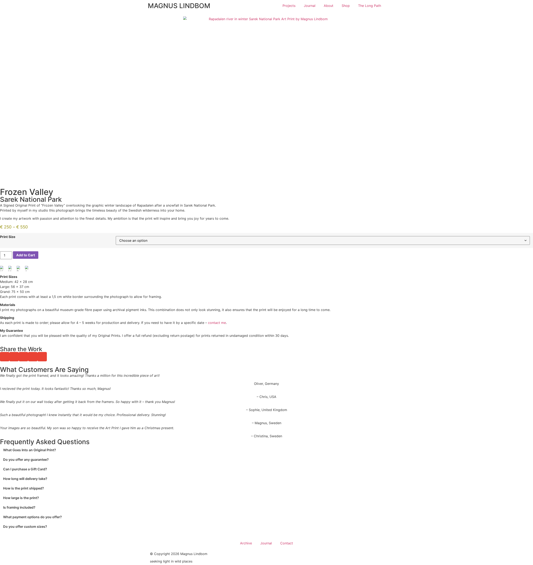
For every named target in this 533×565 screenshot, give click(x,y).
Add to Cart (25, 255)
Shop (346, 6)
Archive (246, 543)
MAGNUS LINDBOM (179, 6)
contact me (217, 323)
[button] (4, 356)
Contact (286, 543)
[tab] (266, 450)
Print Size (7, 236)
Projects (289, 6)
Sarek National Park (31, 199)
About (328, 6)
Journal (309, 6)
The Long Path (369, 6)
